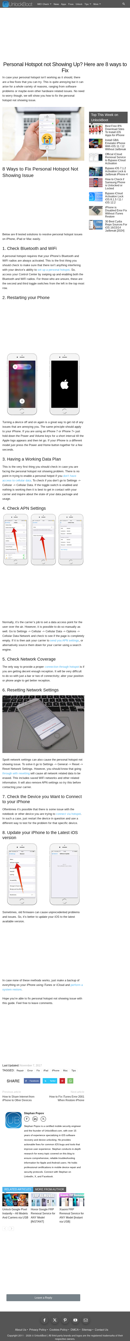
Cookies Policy (58, 1329)
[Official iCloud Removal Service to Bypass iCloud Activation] (96, 157)
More (95, 4)
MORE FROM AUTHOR (49, 1189)
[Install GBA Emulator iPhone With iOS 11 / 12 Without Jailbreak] (96, 143)
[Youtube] (75, 1320)
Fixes (71, 4)
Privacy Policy (37, 1329)
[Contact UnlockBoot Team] (86, 1320)
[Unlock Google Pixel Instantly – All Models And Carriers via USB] (15, 1199)
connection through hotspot (62, 666)
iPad (46, 1070)
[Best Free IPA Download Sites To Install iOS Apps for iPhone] (96, 129)
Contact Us (101, 1329)
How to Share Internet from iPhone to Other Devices (18, 1098)
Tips (86, 4)
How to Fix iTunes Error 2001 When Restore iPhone (66, 1098)
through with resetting (16, 773)
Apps (63, 4)
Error (30, 1070)
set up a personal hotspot (54, 269)
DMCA (75, 1329)
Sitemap (87, 1329)
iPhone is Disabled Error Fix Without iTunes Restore (116, 212)
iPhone (55, 1070)
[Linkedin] (36, 1120)
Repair (20, 1070)
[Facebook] (28, 1120)
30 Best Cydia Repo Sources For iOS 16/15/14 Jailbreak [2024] (116, 226)
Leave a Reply (43, 1297)
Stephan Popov (34, 1113)
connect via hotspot (68, 814)
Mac (65, 1070)
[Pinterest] (65, 1320)
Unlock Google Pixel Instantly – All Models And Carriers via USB (15, 1213)
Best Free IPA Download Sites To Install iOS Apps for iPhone (114, 131)
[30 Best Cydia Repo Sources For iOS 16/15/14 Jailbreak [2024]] (96, 225)
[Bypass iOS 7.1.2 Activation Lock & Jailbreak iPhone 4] (96, 171)
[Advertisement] (65, 35)
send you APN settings (64, 640)
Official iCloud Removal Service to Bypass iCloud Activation (115, 159)
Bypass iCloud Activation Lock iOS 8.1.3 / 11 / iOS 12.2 (114, 198)
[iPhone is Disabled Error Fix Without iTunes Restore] (96, 210)
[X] (44, 1120)
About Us (20, 1329)
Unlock (79, 4)
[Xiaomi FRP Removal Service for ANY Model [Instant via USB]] (72, 1199)
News (56, 4)
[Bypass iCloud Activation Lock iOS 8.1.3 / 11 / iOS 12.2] (96, 196)
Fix (38, 1070)
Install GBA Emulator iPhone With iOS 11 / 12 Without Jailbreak (115, 145)
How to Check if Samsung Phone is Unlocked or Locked (115, 184)
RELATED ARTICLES (17, 1189)
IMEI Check (43, 4)
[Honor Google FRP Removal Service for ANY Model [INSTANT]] (44, 1199)
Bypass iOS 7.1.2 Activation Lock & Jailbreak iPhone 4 (116, 171)
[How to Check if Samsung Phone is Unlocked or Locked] (96, 182)
